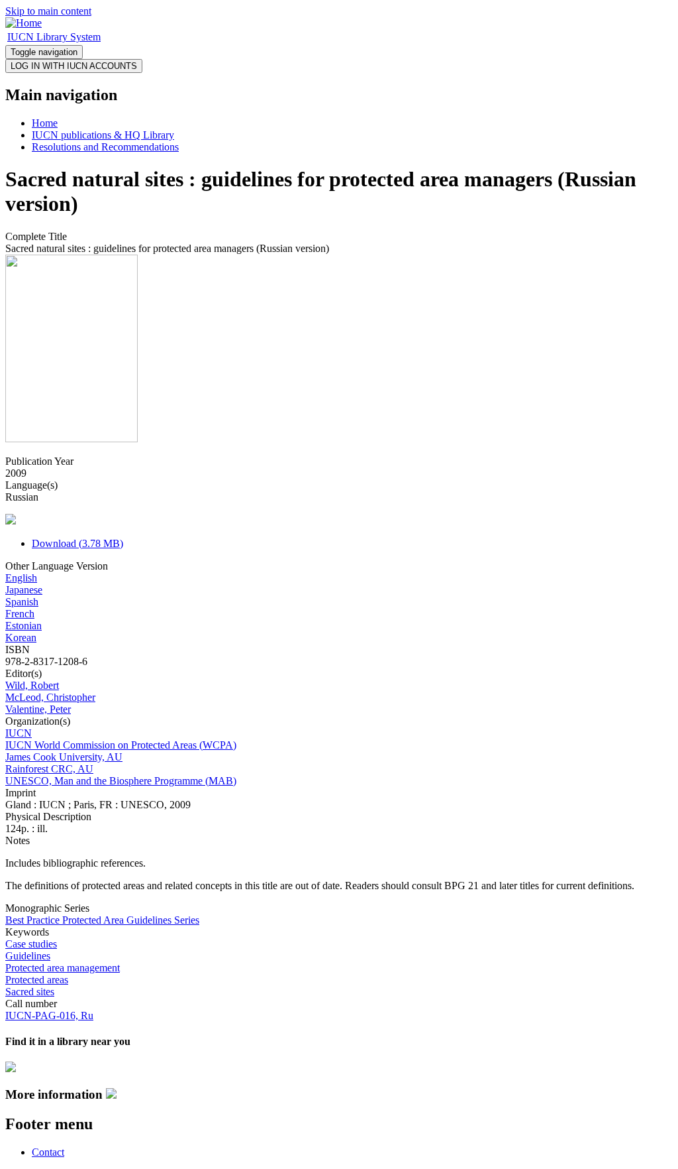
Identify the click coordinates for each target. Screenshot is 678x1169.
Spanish (21, 601)
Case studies (31, 944)
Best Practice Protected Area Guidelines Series (102, 920)
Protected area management (62, 967)
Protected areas (36, 979)
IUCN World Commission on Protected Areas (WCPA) (120, 745)
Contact (48, 1152)
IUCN (18, 733)
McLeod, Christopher (50, 697)
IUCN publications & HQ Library (103, 135)
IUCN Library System (54, 36)
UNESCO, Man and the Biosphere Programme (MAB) (120, 780)
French (19, 613)
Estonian (23, 625)
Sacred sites (29, 991)
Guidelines (27, 955)
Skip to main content (48, 11)
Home (45, 123)
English (21, 578)
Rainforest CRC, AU (49, 768)
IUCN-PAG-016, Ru (49, 1015)
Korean (20, 637)
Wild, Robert (32, 685)
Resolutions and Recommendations (105, 147)
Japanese (23, 589)
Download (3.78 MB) (77, 543)
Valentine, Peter (38, 709)
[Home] (23, 23)
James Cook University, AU (63, 757)
